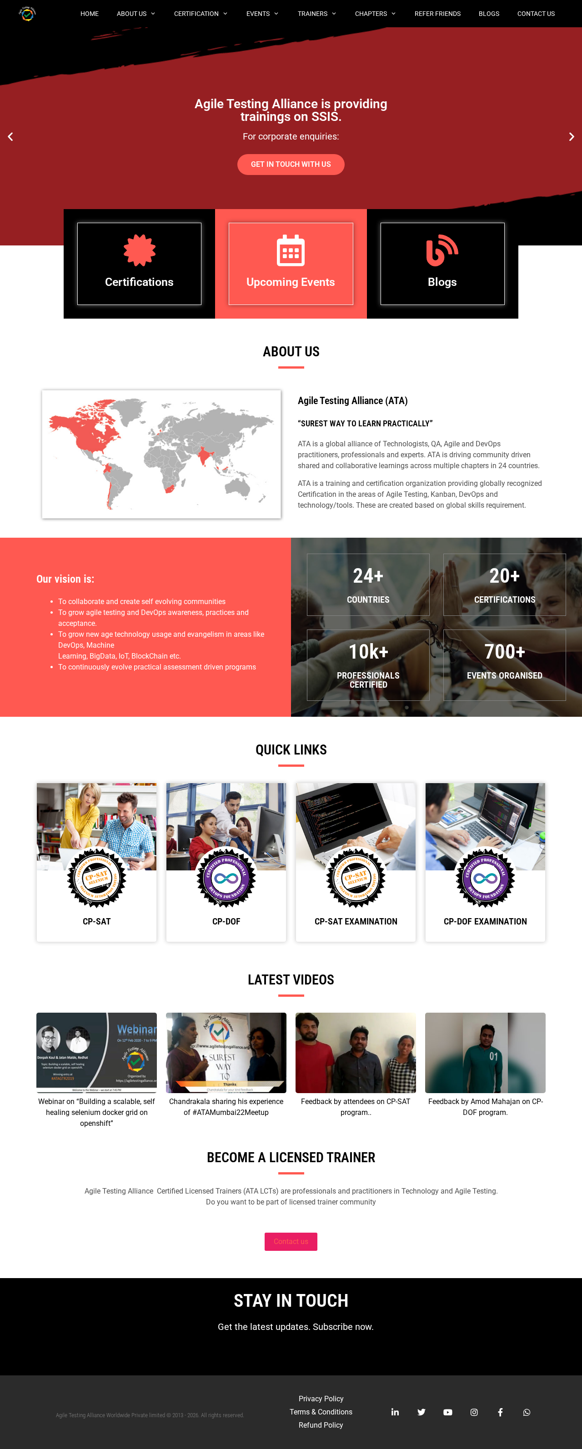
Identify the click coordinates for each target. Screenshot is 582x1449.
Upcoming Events (290, 282)
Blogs (489, 13)
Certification (196, 13)
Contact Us (536, 13)
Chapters (371, 13)
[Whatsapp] (527, 1412)
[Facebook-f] (501, 1412)
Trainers (312, 13)
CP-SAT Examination (356, 921)
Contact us (291, 1241)
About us (131, 13)
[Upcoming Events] (291, 250)
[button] (10, 136)
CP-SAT (97, 921)
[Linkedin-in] (395, 1412)
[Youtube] (448, 1412)
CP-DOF (226, 921)
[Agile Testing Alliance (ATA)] (29, 13)
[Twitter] (421, 1412)
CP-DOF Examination (485, 921)
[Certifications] (140, 250)
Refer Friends (438, 13)
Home (89, 13)
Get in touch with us (291, 197)
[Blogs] (442, 250)
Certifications (139, 282)
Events (258, 13)
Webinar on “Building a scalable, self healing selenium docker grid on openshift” (96, 1112)
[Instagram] (474, 1412)
